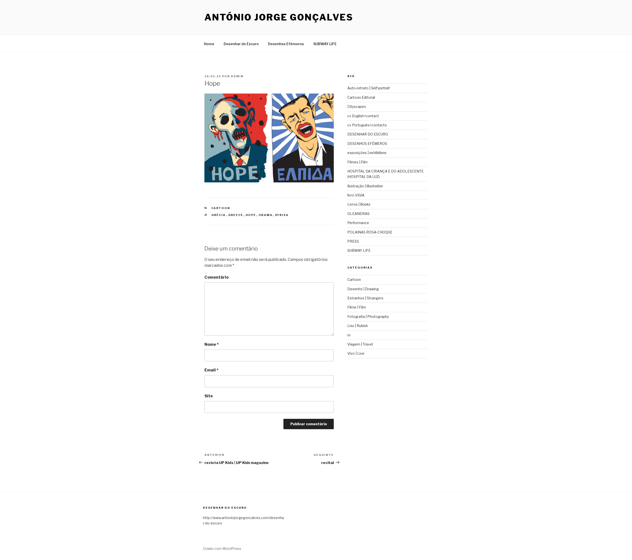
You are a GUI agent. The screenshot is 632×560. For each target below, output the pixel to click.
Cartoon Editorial (361, 97)
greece (235, 215)
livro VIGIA (355, 195)
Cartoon (220, 208)
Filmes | (357, 162)
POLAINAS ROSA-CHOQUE (369, 232)
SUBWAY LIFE (325, 44)
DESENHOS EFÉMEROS (367, 143)
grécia (218, 215)
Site (208, 396)
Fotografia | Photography (368, 316)
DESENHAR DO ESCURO (367, 134)
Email (211, 370)
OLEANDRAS (358, 214)
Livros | (358, 204)
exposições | (366, 153)
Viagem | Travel (360, 344)
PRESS (353, 241)
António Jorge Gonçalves (278, 17)
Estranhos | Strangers (365, 298)
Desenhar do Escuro (241, 44)
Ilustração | (365, 186)
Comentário (216, 277)
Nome (211, 344)
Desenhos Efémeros (286, 44)
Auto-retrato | (368, 88)
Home (209, 44)
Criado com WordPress (222, 548)
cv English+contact (363, 116)
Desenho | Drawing (363, 289)
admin (237, 76)
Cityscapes (356, 106)
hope (251, 215)
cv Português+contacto (367, 125)
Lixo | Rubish (357, 326)
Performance (358, 223)
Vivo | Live (355, 353)
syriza (282, 215)
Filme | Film (356, 307)
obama (265, 215)
